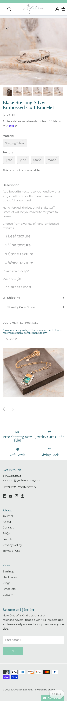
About (7, 521)
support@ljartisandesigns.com (24, 480)
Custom (8, 594)
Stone (37, 159)
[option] (33, 51)
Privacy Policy (12, 545)
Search (7, 539)
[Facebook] (4, 496)
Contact (8, 527)
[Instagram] (16, 496)
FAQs (6, 533)
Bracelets (9, 588)
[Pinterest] (22, 496)
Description (11, 185)
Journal (8, 516)
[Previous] (3, 409)
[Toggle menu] (3, 8)
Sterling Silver (14, 143)
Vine (23, 159)
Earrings (8, 571)
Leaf (9, 159)
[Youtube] (10, 496)
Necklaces (10, 577)
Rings (6, 583)
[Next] (12, 409)
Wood (52, 159)
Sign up (13, 650)
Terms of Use (11, 550)
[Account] (56, 8)
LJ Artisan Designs (21, 689)
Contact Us (53, 698)
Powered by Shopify (45, 689)
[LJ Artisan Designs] (33, 9)
